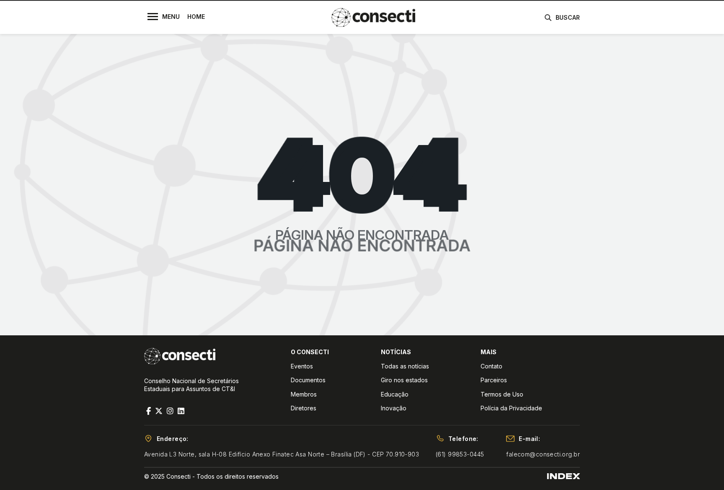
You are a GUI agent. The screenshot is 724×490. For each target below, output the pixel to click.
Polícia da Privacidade (511, 408)
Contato (491, 366)
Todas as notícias (405, 366)
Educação (395, 394)
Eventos (302, 366)
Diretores (303, 408)
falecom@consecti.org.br (543, 454)
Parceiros (494, 380)
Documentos (308, 380)
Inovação (393, 408)
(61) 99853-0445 (460, 454)
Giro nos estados (404, 380)
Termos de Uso (502, 394)
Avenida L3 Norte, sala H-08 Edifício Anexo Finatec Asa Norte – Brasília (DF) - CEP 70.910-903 (281, 454)
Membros (304, 394)
